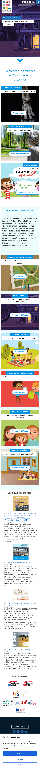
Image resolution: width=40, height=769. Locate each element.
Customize (20, 759)
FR (38, 6)
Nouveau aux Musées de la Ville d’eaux (18, 562)
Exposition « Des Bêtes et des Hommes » (19, 650)
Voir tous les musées (20, 727)
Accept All (20, 753)
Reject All (20, 764)
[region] (20, 751)
